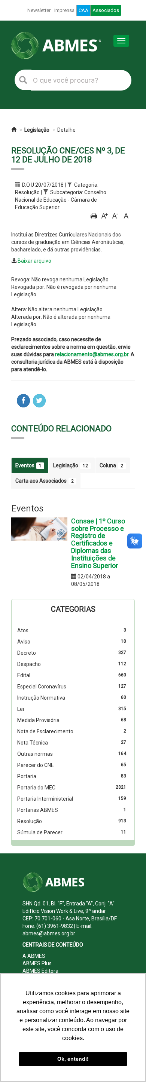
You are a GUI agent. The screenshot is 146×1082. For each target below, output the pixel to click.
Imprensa (64, 10)
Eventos (28, 465)
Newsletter (39, 10)
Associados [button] (105, 10)
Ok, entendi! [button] (73, 1059)
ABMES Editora (40, 971)
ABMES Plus (37, 963)
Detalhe (66, 130)
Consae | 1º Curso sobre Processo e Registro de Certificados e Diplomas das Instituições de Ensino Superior (98, 543)
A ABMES (33, 956)
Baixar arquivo (34, 261)
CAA (83, 10)
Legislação (36, 130)
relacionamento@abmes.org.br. (92, 354)
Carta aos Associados (44, 481)
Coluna (111, 465)
